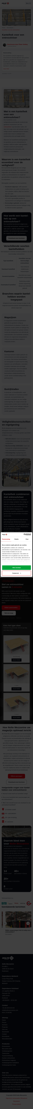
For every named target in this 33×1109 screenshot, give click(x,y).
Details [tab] (16, 539)
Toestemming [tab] (6, 539)
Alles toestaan (16, 567)
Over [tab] (27, 539)
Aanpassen (15, 573)
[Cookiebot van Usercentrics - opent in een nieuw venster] (23, 534)
